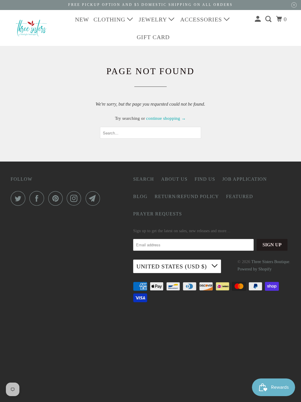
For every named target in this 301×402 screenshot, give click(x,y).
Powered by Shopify (255, 269)
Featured (239, 196)
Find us (205, 179)
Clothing (110, 19)
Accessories (202, 19)
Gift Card (153, 37)
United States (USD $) (172, 266)
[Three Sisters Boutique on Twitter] (19, 198)
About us (174, 179)
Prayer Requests (157, 213)
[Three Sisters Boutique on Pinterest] (57, 198)
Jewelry (153, 19)
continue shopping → (166, 118)
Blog (140, 196)
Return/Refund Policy (187, 196)
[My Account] (258, 19)
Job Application (244, 179)
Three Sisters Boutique (270, 262)
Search (143, 179)
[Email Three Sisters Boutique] (94, 198)
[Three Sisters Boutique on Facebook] (38, 198)
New (82, 19)
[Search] (269, 19)
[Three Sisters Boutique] (31, 28)
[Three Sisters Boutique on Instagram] (75, 198)
